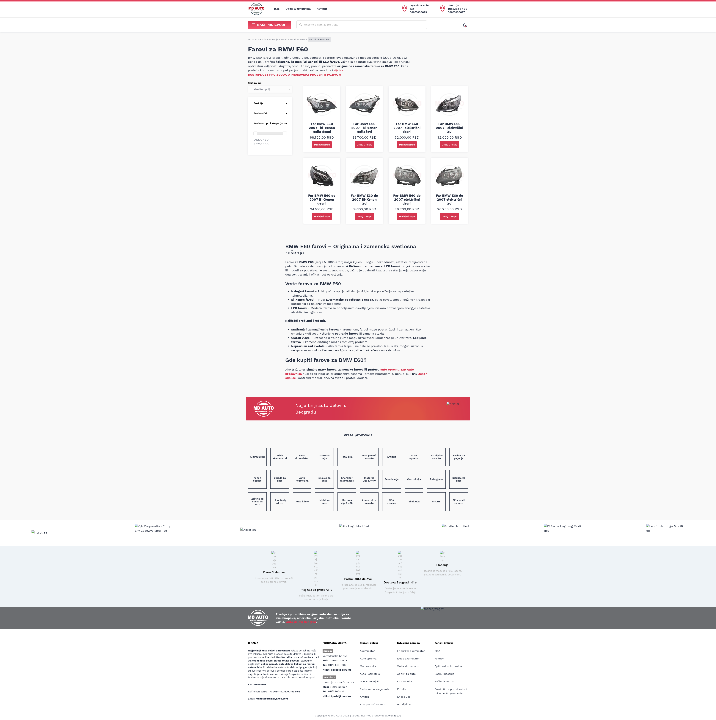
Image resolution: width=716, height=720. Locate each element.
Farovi (284, 39)
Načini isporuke (444, 681)
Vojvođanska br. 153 (420, 7)
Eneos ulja (403, 696)
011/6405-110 (336, 691)
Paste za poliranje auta (375, 689)
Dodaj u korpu (322, 144)
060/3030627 (456, 12)
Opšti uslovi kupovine (448, 666)
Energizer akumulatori (411, 650)
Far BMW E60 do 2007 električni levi (449, 199)
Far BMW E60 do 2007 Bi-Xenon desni (321, 199)
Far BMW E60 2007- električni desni (407, 128)
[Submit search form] (300, 24)
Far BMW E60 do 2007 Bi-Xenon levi (364, 199)
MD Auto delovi (256, 39)
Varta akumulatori (408, 666)
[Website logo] (256, 8)
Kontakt (322, 8)
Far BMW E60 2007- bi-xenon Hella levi (364, 128)
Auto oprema (368, 658)
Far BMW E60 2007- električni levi (449, 128)
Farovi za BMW (297, 39)
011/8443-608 (337, 664)
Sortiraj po (254, 83)
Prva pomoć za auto (372, 704)
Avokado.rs (394, 715)
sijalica (338, 70)
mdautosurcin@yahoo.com (272, 698)
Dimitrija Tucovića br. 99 (457, 7)
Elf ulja (401, 689)
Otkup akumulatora (298, 8)
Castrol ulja (404, 681)
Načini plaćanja (444, 673)
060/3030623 (418, 12)
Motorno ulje (368, 666)
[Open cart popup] (465, 24)
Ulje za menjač (369, 681)
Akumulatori (368, 650)
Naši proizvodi (271, 25)
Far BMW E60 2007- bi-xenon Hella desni (322, 128)
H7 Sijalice (404, 704)
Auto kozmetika (370, 673)
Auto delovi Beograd (301, 622)
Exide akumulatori (408, 658)
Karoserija (272, 39)
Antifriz (364, 696)
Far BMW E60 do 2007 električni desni (406, 199)
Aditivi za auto (406, 673)
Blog (277, 8)
